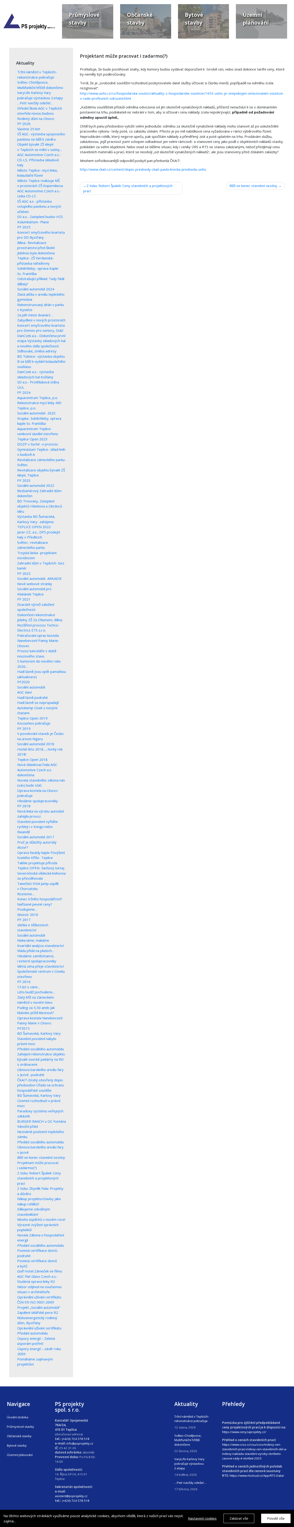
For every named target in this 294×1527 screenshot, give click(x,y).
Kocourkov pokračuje (33, 723)
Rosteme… (25, 894)
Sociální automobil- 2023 (36, 413)
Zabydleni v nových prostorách (41, 320)
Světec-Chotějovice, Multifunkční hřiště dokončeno (187, 1440)
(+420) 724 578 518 (75, 1439)
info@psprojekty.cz (79, 1443)
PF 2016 (24, 981)
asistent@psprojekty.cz (71, 1496)
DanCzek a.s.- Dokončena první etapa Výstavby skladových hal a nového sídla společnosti (41, 340)
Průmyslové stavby (20, 1427)
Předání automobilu (32, 1333)
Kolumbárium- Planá (33, 222)
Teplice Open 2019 (32, 718)
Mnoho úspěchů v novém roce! (41, 1219)
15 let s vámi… (28, 987)
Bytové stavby (17, 1445)
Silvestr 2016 (27, 914)
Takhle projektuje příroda (37, 863)
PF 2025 (24, 227)
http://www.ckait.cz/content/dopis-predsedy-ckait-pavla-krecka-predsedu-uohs (143, 169)
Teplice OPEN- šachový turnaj (40, 868)
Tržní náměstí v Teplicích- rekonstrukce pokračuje (191, 1418)
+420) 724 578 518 (76, 1501)
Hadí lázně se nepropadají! (38, 702)
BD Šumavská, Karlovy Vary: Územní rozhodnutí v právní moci (39, 1100)
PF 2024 (24, 392)
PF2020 (23, 682)
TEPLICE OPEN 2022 (34, 526)
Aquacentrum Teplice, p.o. (37, 397)
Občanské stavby (19, 1436)
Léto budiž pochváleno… (36, 992)
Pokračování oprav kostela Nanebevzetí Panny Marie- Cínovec (38, 640)
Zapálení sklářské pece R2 (37, 1312)
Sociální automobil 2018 (35, 744)
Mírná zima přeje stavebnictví (40, 966)
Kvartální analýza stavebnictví (40, 945)
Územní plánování (20, 1455)
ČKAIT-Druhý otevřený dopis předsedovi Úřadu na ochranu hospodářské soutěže (40, 1085)
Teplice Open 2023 (32, 439)
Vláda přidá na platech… (35, 950)
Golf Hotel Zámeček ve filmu (39, 1271)
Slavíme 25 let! (28, 129)
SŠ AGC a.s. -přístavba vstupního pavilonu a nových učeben (39, 206)
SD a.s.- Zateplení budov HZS (40, 216)
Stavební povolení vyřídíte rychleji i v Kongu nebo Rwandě (37, 826)
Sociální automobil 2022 (35, 485)
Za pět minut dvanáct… (35, 315)
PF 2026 (24, 123)
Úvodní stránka (17, 1417)
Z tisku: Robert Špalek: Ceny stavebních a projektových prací (39, 1178)
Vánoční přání (27, 1126)
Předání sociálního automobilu (40, 1049)
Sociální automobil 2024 (35, 289)
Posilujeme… (27, 909)
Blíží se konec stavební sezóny (41, 1157)
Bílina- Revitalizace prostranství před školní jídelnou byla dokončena (36, 247)
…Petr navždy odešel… (35, 103)
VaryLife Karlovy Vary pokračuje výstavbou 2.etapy (189, 1463)
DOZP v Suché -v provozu (37, 444)
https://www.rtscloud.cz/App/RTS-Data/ (257, 1475)
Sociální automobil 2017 (35, 837)
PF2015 (23, 1028)
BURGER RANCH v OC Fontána (41, 1121)
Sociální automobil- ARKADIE (39, 578)
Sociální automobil (31, 687)
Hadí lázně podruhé (32, 697)
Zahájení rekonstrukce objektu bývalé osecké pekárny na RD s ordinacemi (41, 1059)
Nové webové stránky (34, 583)
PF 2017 (24, 919)
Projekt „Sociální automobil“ (38, 1307)
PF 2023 (24, 480)
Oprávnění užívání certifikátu (39, 1328)
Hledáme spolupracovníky (37, 801)
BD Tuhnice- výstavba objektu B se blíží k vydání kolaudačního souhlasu (41, 361)
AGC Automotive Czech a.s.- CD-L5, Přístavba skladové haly (39, 159)
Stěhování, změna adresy (37, 351)
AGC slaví (24, 692)
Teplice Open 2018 (32, 759)
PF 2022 (24, 573)
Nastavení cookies (202, 1518)
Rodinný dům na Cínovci (35, 118)
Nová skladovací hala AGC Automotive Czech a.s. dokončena (37, 769)
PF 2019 (24, 728)
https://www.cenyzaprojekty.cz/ (244, 1432)
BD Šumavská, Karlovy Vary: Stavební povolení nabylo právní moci (39, 1038)
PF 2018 (24, 806)
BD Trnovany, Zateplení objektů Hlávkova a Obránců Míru (39, 506)
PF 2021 (24, 599)
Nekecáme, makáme (33, 940)
